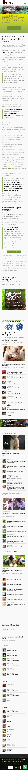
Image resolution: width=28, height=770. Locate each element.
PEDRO (8, 700)
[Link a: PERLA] (4, 716)
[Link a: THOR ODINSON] (4, 745)
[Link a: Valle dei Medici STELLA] (4, 659)
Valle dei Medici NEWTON (13, 690)
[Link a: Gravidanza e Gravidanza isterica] (4, 526)
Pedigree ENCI (10, 168)
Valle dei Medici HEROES (13, 695)
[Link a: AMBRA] (4, 721)
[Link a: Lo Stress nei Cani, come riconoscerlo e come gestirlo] (4, 460)
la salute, (15, 201)
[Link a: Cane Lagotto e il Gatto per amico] (4, 599)
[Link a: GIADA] (4, 725)
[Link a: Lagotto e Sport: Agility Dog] (4, 393)
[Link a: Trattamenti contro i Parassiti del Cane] (4, 531)
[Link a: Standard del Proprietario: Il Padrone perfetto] (4, 603)
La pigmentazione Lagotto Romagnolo (16, 410)
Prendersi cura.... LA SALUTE (9, 495)
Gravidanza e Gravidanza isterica (15, 526)
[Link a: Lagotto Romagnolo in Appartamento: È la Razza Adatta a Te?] (14, 354)
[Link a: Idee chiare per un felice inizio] (4, 584)
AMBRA (9, 721)
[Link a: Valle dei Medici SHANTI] (4, 669)
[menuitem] (24, 3)
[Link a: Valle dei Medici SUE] (4, 654)
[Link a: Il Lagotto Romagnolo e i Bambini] (4, 594)
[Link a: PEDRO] (4, 700)
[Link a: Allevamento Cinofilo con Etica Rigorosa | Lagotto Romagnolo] (4, 373)
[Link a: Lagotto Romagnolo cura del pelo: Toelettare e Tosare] (4, 541)
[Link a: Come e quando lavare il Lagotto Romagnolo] (4, 546)
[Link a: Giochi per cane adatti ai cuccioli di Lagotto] (4, 414)
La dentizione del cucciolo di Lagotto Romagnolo (13, 513)
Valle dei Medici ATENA (12, 711)
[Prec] (1, 9)
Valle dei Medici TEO (12, 685)
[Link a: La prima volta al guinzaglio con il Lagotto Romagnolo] (4, 588)
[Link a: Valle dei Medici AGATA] (4, 649)
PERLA (8, 716)
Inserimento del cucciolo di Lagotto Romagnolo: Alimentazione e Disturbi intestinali (16, 488)
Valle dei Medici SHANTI (13, 669)
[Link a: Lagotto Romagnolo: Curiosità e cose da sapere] (4, 388)
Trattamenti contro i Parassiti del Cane (16, 531)
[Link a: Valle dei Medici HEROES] (4, 695)
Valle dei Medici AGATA (12, 650)
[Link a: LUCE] (4, 735)
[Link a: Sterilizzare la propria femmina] (4, 383)
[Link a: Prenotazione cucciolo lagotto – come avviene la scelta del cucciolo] (4, 378)
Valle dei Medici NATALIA (13, 664)
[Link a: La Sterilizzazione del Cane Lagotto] (4, 398)
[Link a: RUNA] (4, 740)
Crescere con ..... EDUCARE (9, 552)
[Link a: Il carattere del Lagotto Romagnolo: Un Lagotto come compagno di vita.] (4, 481)
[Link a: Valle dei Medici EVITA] (4, 674)
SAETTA (9, 750)
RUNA (8, 740)
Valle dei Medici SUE (12, 655)
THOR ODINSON (11, 745)
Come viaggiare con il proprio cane (10, 452)
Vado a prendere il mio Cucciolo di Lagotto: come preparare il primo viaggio (15, 405)
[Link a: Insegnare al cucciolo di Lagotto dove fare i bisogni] (14, 560)
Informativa (17, 767)
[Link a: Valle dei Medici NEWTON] (4, 690)
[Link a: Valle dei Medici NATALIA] (4, 664)
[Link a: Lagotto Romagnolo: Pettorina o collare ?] (4, 535)
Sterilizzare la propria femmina (14, 383)
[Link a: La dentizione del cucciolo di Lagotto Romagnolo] (14, 503)
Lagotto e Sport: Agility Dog (13, 394)
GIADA (8, 726)
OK (10, 767)
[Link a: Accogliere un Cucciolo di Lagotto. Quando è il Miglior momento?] (4, 476)
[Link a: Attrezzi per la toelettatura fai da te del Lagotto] (4, 520)
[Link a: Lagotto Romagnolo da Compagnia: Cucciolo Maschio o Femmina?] (4, 471)
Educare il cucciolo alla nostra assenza (16, 579)
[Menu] (24, 3)
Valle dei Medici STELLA (13, 660)
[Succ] (27, 9)
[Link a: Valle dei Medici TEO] (4, 685)
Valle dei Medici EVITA (12, 674)
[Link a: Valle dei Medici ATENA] (4, 711)
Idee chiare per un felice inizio (14, 584)
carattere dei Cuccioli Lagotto (10, 203)
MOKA (8, 731)
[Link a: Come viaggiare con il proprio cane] (14, 442)
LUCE (8, 736)
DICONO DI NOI (11, 629)
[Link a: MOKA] (4, 730)
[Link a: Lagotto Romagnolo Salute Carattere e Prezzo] (4, 466)
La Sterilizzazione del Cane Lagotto (15, 398)
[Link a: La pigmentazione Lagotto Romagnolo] (4, 409)
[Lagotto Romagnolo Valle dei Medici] (11, 2)
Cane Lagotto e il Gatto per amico (15, 599)
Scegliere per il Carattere (9, 433)
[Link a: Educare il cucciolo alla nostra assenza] (4, 579)
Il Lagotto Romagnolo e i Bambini (15, 594)
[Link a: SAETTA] (4, 750)
